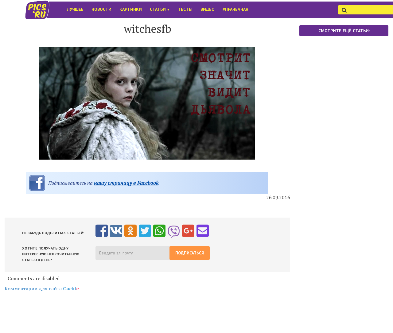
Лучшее (75, 9)
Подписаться (189, 253)
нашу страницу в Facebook (126, 182)
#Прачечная (235, 9)
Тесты (185, 9)
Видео (207, 9)
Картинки (130, 9)
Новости (101, 9)
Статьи (160, 9)
